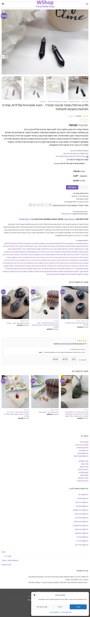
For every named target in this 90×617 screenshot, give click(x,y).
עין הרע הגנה (63, 257)
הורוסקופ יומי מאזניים (80, 525)
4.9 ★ (65, 359)
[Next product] (86, 120)
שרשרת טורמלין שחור (23, 266)
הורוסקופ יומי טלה (81, 502)
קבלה (78, 607)
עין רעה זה (75, 266)
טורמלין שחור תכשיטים (80, 252)
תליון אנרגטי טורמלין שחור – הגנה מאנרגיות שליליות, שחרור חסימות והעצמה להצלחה (45, 325)
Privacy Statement (55, 612)
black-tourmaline (32, 243)
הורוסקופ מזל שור (82, 506)
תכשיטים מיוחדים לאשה (18, 271)
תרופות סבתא (83, 469)
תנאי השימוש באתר (66, 612)
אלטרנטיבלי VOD (81, 445)
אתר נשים (84, 464)
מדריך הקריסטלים (26, 219)
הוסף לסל (72, 187)
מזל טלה (43, 101)
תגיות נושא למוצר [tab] (67, 214)
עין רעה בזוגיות (10, 263)
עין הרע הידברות (52, 257)
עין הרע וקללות (76, 260)
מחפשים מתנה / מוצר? (10, 560)
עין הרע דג (16, 254)
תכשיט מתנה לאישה (66, 271)
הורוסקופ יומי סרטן (81, 514)
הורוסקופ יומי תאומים (80, 510)
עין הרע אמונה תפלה (52, 254)
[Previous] (6, 41)
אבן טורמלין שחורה (63, 246)
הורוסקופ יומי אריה (81, 518)
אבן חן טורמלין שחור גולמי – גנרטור (18, 323)
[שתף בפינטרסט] (34, 205)
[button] (34, 595)
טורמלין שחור (69, 219)
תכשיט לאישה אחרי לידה (79, 269)
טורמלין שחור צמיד (14, 249)
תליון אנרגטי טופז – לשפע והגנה (48, 412)
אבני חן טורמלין (31, 246)
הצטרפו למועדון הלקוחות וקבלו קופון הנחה (71, 156)
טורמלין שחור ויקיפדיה (76, 249)
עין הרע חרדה (15, 260)
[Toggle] (3, 556)
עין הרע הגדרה (73, 257)
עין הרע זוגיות (65, 260)
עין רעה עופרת (51, 266)
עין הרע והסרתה (29, 257)
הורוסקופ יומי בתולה (81, 521)
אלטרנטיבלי (84, 442)
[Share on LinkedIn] (30, 205)
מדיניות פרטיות (82, 481)
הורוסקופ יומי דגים (81, 545)
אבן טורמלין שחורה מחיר (46, 246)
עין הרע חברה (36, 260)
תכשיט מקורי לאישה (81, 271)
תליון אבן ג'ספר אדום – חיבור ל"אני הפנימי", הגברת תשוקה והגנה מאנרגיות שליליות (16, 414)
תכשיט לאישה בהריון (62, 269)
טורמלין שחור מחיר (29, 249)
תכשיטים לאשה (33, 271)
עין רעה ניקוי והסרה (64, 266)
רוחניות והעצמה (74, 101)
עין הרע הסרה (40, 257)
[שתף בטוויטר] (42, 205)
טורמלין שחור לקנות (44, 249)
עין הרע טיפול (65, 263)
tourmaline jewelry (81, 243)
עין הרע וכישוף (17, 257)
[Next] (84, 41)
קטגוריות (8, 556)
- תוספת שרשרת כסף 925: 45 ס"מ (69, 163)
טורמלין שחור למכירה (59, 249)
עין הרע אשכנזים (39, 254)
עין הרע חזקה (25, 260)
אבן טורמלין (21, 243)
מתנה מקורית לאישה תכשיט (25, 252)
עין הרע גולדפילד (26, 254)
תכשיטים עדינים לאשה (68, 274)
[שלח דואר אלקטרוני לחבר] (38, 205)
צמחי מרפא (84, 467)
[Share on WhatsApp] (50, 205)
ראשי (3, 552)
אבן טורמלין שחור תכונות (79, 246)
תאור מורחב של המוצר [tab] (80, 214)
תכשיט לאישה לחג (31, 269)
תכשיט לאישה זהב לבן (46, 269)
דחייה (60, 607)
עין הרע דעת (84, 257)
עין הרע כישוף (44, 263)
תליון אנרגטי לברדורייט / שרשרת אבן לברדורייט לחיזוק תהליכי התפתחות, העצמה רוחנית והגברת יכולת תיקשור (76, 414)
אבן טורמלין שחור (10, 243)
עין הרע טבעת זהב (76, 263)
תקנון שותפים (83, 472)
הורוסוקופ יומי (83, 494)
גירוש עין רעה (20, 246)
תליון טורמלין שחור (53, 274)
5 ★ (73, 359)
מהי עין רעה (40, 252)
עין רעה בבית (21, 263)
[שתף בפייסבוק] (46, 205)
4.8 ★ (55, 359)
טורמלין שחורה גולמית (63, 252)
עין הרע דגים (7, 254)
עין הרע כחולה (54, 263)
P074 (62, 243)
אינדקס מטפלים (82, 447)
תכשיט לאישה (9, 266)
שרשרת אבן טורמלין (38, 266)
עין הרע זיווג (56, 260)
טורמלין (12, 246)
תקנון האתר (84, 475)
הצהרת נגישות (83, 478)
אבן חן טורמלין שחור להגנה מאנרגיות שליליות (76, 324)
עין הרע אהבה (9, 252)
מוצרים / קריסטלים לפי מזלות (57, 101)
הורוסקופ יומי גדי (82, 537)
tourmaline (69, 243)
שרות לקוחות (6, 565)
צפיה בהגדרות (42, 607)
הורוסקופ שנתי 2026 (80, 456)
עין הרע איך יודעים (81, 254)
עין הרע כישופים (32, 263)
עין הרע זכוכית (46, 260)
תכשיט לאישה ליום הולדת (14, 269)
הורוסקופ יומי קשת (81, 533)
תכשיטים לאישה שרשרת (49, 271)
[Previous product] (82, 120)
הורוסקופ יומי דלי (82, 541)
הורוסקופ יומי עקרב (81, 529)
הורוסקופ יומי (83, 450)
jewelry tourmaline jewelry (50, 243)
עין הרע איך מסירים (68, 254)
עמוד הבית (84, 101)
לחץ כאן (73, 151)
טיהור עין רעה (49, 252)
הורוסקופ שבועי (82, 453)
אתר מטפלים (83, 461)
